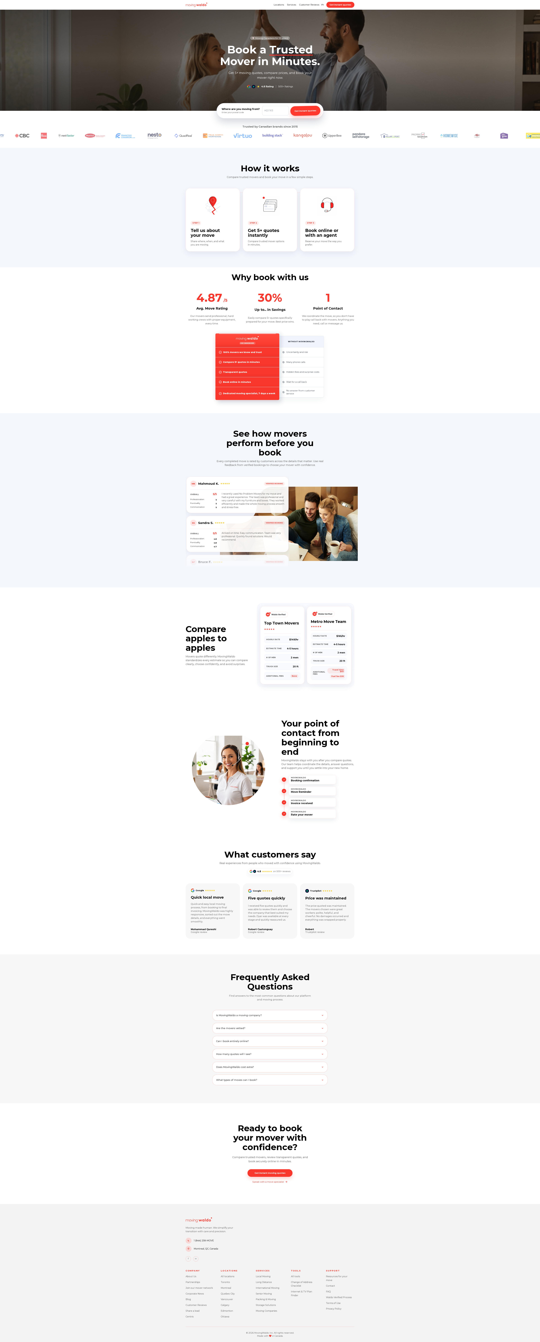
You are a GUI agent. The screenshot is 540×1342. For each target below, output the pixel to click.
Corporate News (195, 1293)
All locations (227, 1276)
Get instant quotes (340, 4)
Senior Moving (264, 1293)
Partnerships (193, 1282)
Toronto (225, 1282)
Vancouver (227, 1299)
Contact (330, 1286)
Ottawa (225, 1316)
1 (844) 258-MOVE (204, 1240)
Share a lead (193, 1311)
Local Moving (263, 1276)
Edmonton (227, 1311)
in (196, 1258)
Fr (322, 4)
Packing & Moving (266, 1299)
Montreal (226, 1288)
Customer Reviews (309, 4)
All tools (295, 1276)
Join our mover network (199, 1288)
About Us (191, 1276)
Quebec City (228, 1293)
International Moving (267, 1288)
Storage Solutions (266, 1305)
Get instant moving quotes (270, 1173)
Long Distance (264, 1282)
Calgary (225, 1305)
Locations (279, 4)
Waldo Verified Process (339, 1297)
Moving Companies (266, 1311)
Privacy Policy (333, 1308)
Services (291, 4)
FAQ (328, 1291)
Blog (188, 1299)
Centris (190, 1316)
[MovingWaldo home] (196, 5)
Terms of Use (333, 1303)
